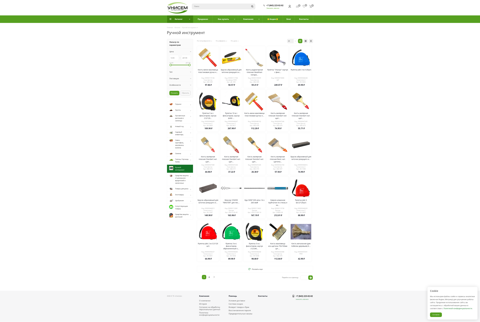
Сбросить (185, 93)
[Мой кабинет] (289, 6)
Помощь (233, 296)
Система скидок (236, 304)
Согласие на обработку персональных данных (209, 308)
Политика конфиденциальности (209, 313)
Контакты (263, 296)
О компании (204, 300)
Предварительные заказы (240, 313)
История (203, 304)
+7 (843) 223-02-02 (274, 5)
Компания (204, 296)
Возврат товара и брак (239, 307)
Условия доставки (237, 300)
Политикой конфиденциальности (458, 308)
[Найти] (252, 6)
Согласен (436, 314)
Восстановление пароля (240, 310)
